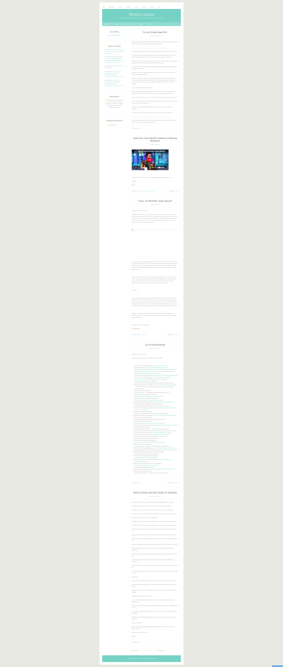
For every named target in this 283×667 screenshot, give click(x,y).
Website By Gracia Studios (147, 658)
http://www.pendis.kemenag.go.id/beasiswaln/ (162, 448)
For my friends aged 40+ (155, 32)
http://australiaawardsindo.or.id (159, 365)
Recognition (148, 191)
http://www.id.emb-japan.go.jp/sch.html (163, 402)
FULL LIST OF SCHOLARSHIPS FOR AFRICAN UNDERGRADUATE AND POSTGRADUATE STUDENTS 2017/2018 (114, 60)
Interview (176, 191)
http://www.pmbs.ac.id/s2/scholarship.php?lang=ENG (149, 396)
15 (155, 650)
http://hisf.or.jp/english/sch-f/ (170, 450)
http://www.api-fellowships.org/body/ (161, 432)
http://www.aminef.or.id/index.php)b (161, 377)
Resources (153, 191)
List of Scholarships (155, 344)
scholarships (175, 482)
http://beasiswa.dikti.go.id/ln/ (147, 371)
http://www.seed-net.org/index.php (159, 434)
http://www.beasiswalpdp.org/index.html (156, 367)
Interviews (144, 191)
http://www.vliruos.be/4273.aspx (161, 385)
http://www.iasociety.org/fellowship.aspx (146, 457)
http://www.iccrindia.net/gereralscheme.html (165, 375)
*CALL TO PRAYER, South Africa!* (155, 200)
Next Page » (161, 650)
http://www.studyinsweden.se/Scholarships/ (164, 415)
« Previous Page (134, 650)
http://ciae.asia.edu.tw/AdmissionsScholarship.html (160, 469)
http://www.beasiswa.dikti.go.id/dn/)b (163, 369)
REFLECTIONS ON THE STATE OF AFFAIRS (155, 492)
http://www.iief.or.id (140, 379)
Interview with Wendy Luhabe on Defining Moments (155, 139)
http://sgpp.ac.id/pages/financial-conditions (146, 465)
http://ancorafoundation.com (159, 431)
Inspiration (139, 128)
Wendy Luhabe (141, 14)
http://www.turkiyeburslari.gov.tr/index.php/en (147, 373)
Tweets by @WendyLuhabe (114, 35)
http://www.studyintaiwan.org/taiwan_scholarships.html (150, 423)
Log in (155, 658)
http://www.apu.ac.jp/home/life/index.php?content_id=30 (150, 442)
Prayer (174, 334)
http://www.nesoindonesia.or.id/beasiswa (146, 381)
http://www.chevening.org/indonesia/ (167, 425)
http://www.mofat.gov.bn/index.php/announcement (148, 400)
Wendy (177, 334)
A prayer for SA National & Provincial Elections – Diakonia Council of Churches (114, 51)
